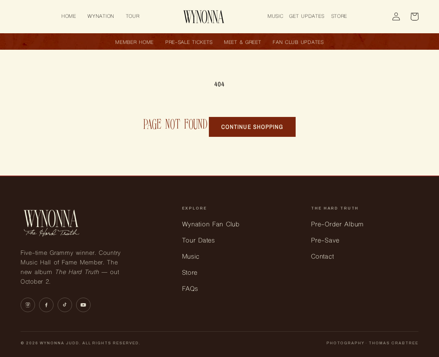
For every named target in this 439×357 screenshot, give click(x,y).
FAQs (190, 289)
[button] (101, 16)
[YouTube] (83, 305)
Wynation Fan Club (211, 225)
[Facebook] (46, 305)
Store (190, 273)
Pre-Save (325, 241)
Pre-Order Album (337, 225)
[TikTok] (65, 305)
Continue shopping (252, 126)
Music (191, 257)
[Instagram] (28, 305)
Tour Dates (198, 241)
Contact (322, 257)
